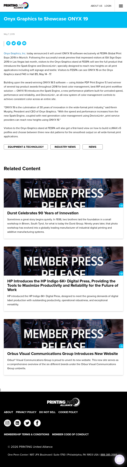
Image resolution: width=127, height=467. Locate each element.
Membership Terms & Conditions (26, 434)
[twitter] (27, 423)
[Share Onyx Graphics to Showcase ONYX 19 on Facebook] (19, 43)
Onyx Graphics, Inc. (15, 53)
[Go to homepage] (63, 402)
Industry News (65, 147)
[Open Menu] (121, 6)
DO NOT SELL (47, 412)
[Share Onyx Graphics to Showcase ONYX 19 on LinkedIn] (8, 43)
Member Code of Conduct (70, 434)
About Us (96, 5)
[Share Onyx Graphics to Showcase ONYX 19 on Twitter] (14, 43)
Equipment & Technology (26, 147)
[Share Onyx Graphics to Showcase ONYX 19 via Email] (24, 43)
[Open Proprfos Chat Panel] (120, 460)
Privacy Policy (26, 412)
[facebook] (37, 423)
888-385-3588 (109, 455)
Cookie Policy (68, 412)
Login (108, 5)
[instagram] (7, 423)
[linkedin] (17, 423)
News (92, 147)
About (8, 412)
